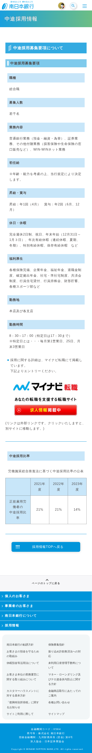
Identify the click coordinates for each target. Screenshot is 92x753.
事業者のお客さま (19, 606)
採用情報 (12, 625)
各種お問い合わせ (59, 702)
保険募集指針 (56, 644)
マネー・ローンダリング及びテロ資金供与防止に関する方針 (64, 679)
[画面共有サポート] (63, 5)
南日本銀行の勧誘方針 (20, 644)
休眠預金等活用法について (23, 662)
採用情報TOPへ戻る (48, 547)
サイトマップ (56, 713)
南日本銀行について (21, 615)
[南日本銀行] (18, 6)
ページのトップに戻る (46, 583)
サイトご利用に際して (20, 713)
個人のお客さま (17, 596)
